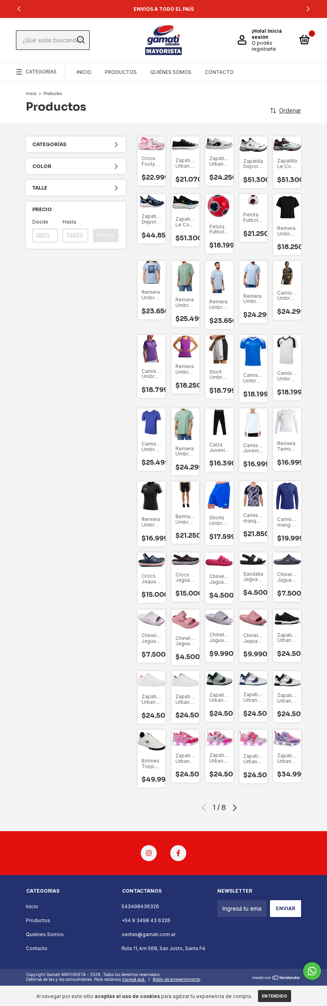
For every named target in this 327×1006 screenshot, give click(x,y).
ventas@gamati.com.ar (148, 934)
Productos (121, 72)
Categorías (41, 72)
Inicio (84, 72)
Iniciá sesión (267, 34)
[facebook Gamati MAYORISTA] (178, 853)
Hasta (69, 222)
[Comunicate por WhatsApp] (312, 971)
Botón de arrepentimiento (176, 979)
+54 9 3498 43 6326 (146, 920)
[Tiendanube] (276, 977)
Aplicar (105, 235)
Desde (40, 222)
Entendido (274, 996)
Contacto (219, 72)
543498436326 (140, 906)
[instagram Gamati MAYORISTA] (149, 853)
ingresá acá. (134, 979)
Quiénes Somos (170, 72)
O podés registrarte (264, 46)
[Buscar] (80, 40)
